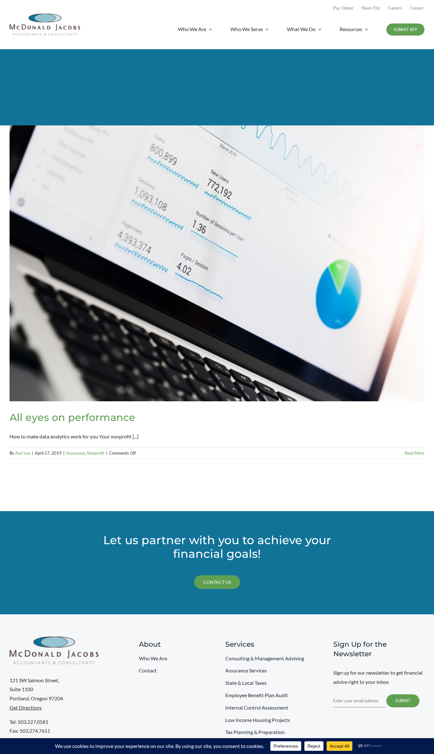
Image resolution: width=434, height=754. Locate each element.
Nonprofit (96, 453)
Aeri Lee (23, 453)
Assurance (75, 453)
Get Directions (26, 707)
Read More (414, 453)
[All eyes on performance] (217, 263)
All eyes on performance (72, 417)
